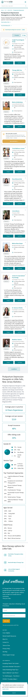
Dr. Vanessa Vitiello (17, 308)
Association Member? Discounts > (12, 666)
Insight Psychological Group (18, 41)
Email (8, 63)
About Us (5, 639)
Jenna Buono (15, 211)
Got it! (14, 693)
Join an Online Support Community (14, 570)
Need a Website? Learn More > (11, 673)
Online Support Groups (9, 655)
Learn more (5, 689)
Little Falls (10, 10)
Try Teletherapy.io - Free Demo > (11, 676)
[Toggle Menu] (25, 2)
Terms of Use (6, 645)
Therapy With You (17, 70)
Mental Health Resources (9, 636)
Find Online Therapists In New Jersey (15, 555)
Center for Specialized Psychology (18, 276)
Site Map (5, 652)
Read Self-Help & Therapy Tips (15, 562)
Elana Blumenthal (17, 179)
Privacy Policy (6, 649)
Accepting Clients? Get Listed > (11, 663)
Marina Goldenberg (17, 102)
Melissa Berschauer (17, 243)
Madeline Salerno (17, 340)
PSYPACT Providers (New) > (10, 679)
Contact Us (6, 642)
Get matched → (14, 141)
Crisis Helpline (6, 633)
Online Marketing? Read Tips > (11, 670)
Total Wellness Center (18, 148)
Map (25, 35)
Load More (14, 369)
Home (2, 10)
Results (17, 35)
